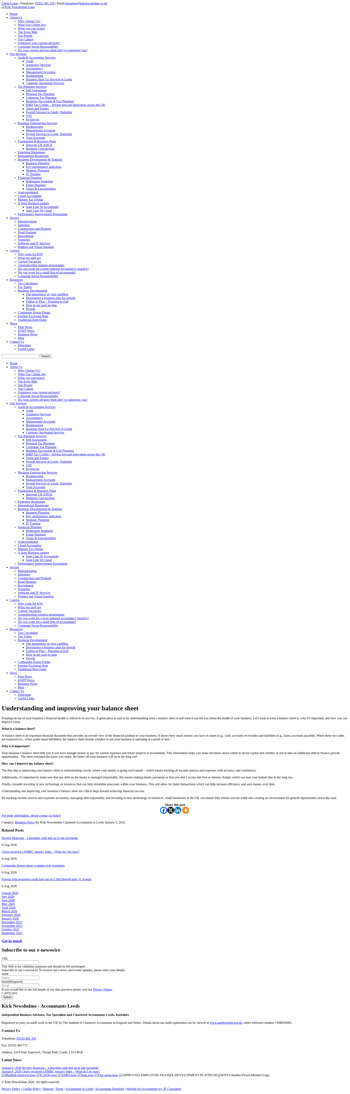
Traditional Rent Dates (32, 320)
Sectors (14, 218)
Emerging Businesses (31, 152)
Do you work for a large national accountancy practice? (53, 269)
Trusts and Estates (37, 108)
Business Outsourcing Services (37, 123)
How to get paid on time (41, 305)
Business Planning (37, 163)
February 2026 (11, 915)
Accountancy (34, 68)
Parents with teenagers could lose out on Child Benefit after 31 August (46, 879)
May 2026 (8, 904)
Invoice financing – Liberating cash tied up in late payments (40, 838)
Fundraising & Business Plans (37, 141)
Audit (29, 61)
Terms (59, 1089)
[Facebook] (163, 810)
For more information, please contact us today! (31, 815)
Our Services (18, 54)
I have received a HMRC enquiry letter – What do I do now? (40, 851)
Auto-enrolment (28, 192)
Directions (24, 345)
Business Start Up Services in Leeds (49, 79)
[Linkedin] (177, 810)
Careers (14, 250)
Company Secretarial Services (45, 83)
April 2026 (9, 907)
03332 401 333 (44, 3)
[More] (185, 810)
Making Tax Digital (30, 199)
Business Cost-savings (40, 148)
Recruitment (25, 236)
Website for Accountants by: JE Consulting (153, 1089)
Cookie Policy (31, 1089)
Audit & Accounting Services (36, 57)
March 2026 (9, 911)
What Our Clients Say (32, 25)
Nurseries (24, 239)
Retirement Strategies (39, 181)
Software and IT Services (34, 243)
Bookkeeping (34, 75)
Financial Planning (30, 177)
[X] (170, 810)
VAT (29, 116)
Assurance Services (38, 65)
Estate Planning (36, 185)
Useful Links (26, 349)
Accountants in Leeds (79, 1089)
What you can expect (31, 28)
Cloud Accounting (29, 196)
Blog (21, 338)
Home (14, 14)
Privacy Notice (102, 989)
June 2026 (8, 900)
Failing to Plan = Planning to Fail (47, 301)
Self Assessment (36, 90)
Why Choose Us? (29, 21)
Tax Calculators (28, 283)
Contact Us (17, 341)
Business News (27, 334)
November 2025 (12, 925)
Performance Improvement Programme (42, 214)
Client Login (10, 3)
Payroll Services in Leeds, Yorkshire (49, 112)
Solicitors (24, 225)
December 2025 (12, 922)
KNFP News (26, 330)
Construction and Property (34, 228)
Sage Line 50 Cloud (39, 210)
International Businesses (33, 156)
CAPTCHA (9, 993)
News (13, 323)
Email (12, 981)
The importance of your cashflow (47, 294)
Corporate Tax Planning (41, 97)
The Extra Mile (27, 32)
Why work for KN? (30, 254)
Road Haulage (27, 232)
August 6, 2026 (12, 1068)
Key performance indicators (43, 167)
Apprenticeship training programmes (41, 265)
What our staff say (29, 258)
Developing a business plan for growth (50, 298)
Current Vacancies (29, 261)
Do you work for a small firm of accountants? (47, 272)
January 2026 (10, 918)
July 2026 (8, 896)
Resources (16, 279)
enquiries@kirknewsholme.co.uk (86, 3)
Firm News (25, 327)
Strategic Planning (37, 170)
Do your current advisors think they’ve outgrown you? (53, 50)
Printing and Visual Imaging (36, 247)
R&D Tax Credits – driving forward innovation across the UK (65, 105)
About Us (16, 17)
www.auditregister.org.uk (226, 1022)
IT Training (33, 174)
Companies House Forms (34, 312)
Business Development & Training (40, 159)
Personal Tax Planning (40, 94)
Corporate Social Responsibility (38, 46)
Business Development (32, 290)
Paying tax (32, 119)
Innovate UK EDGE (39, 145)
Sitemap (48, 1089)
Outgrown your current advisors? (39, 43)
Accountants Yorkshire (109, 1089)
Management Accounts (40, 72)
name (5, 973)
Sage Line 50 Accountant (42, 207)
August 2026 (10, 893)
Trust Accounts (35, 137)
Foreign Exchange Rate (33, 316)
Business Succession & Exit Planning (50, 101)
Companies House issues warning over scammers (33, 865)
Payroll (30, 309)
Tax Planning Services (32, 86)
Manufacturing (27, 221)
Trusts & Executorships (41, 188)
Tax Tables (25, 287)
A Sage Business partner (33, 203)
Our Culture (25, 39)
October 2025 (10, 929)
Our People (25, 35)
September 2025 (12, 933)
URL (5, 958)
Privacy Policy (11, 1089)
